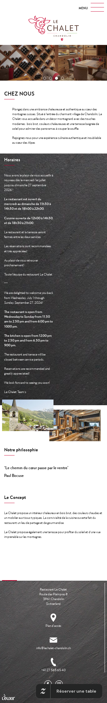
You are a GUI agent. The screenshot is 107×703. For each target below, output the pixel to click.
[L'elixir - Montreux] (8, 697)
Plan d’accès (53, 626)
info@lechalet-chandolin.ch (53, 648)
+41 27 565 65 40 (53, 670)
